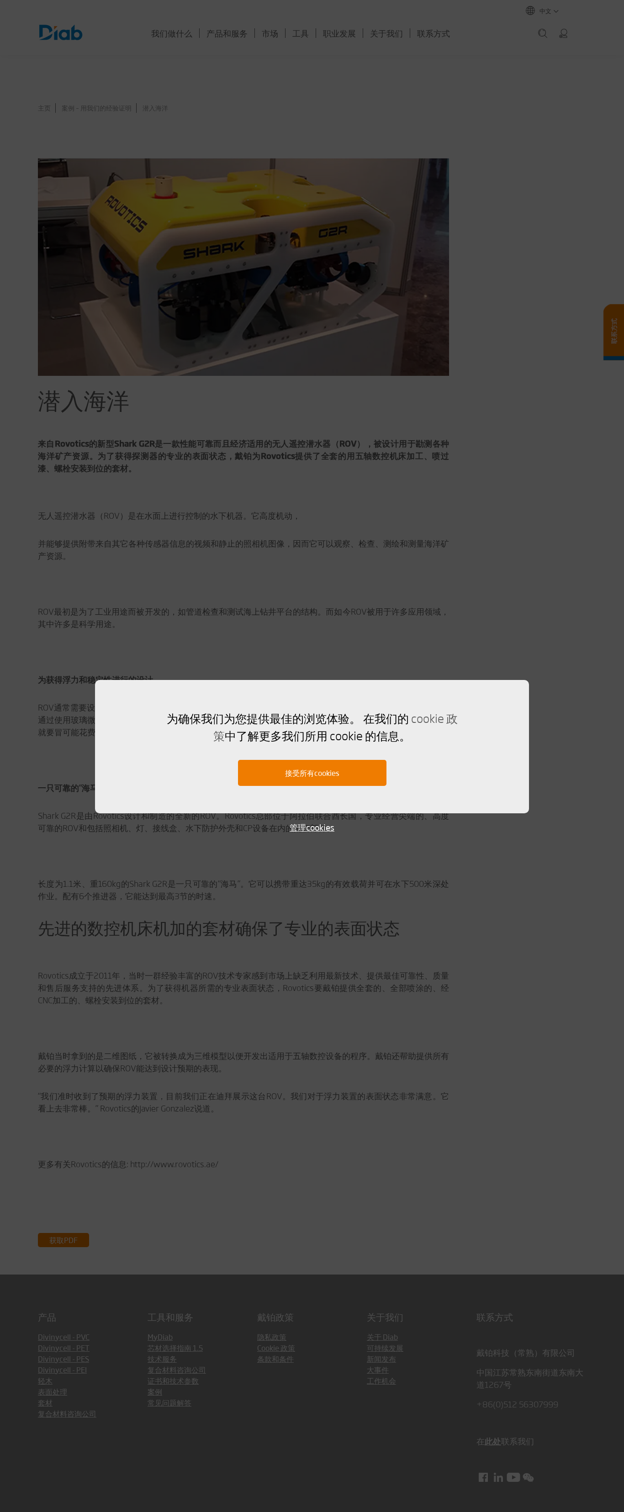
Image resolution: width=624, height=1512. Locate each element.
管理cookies (312, 827)
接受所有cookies (312, 773)
